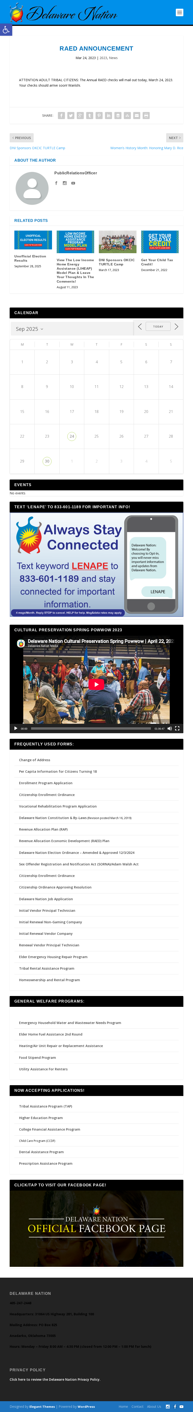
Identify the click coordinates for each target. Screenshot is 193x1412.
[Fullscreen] (177, 728)
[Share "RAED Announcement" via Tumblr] (89, 115)
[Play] (15, 728)
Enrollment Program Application (45, 783)
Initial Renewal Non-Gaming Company (50, 922)
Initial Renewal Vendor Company (46, 933)
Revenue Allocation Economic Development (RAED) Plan (64, 841)
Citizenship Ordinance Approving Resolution (55, 887)
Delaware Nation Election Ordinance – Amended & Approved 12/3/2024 (76, 852)
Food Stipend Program (37, 1057)
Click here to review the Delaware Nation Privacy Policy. (55, 1379)
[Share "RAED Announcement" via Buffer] (118, 115)
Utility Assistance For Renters (43, 1069)
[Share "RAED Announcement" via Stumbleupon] (127, 115)
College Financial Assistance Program (49, 1129)
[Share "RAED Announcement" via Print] (146, 115)
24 (72, 436)
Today (158, 326)
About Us (154, 1406)
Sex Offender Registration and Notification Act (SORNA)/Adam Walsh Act (79, 864)
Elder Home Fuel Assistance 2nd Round (50, 1034)
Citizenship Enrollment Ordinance (47, 794)
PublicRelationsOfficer (75, 173)
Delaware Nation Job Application (46, 899)
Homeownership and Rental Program (49, 980)
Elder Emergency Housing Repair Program (53, 957)
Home (123, 1406)
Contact (138, 1406)
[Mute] (169, 728)
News (113, 58)
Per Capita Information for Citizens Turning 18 (58, 771)
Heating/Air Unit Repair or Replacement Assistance (61, 1046)
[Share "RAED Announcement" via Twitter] (71, 115)
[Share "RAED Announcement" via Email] (136, 115)
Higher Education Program (41, 1118)
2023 (103, 58)
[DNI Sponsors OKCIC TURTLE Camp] (118, 242)
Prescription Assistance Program (45, 1163)
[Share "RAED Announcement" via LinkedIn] (108, 115)
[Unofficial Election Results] (33, 240)
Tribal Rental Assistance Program (47, 968)
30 (47, 461)
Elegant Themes (42, 1406)
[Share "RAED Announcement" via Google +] (80, 115)
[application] (96, 684)
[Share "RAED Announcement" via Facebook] (61, 115)
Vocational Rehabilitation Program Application (58, 806)
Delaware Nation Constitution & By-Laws (53, 818)
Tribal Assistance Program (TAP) (45, 1106)
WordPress (86, 1406)
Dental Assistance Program (41, 1152)
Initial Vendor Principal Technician (47, 910)
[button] (6, 30)
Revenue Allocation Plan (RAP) (43, 829)
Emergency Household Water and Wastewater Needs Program (70, 1022)
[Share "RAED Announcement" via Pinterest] (99, 115)
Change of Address (34, 760)
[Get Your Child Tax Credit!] (160, 242)
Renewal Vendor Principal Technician (49, 945)
